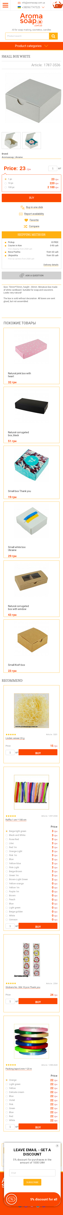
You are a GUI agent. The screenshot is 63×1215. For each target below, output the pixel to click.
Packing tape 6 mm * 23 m (19, 1068)
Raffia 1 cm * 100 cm (16, 819)
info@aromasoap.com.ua (33, 3)
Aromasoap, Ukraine (12, 157)
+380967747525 (31, 7)
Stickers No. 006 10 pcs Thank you (23, 987)
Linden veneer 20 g (15, 738)
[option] (11, 140)
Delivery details (51, 265)
